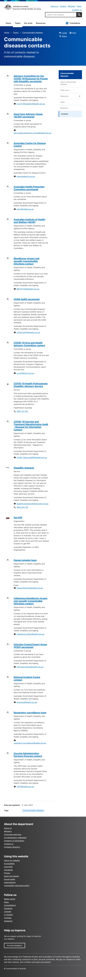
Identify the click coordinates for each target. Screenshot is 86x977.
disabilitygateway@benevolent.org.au (32, 504)
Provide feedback (14, 945)
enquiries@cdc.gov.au (26, 176)
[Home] (22, 7)
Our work (28, 23)
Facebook (8, 908)
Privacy (7, 873)
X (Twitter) (8, 915)
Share (64, 36)
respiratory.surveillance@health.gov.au (30, 743)
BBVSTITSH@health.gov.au (28, 289)
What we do (64, 90)
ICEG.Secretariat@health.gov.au (30, 667)
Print (74, 33)
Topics (17, 23)
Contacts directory (12, 847)
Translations (74, 23)
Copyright (8, 867)
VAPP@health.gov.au (25, 786)
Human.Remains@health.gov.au (30, 588)
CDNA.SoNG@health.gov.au (28, 332)
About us (54, 6)
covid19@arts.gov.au (25, 373)
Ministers (71, 6)
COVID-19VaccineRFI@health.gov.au (32, 457)
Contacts (64, 114)
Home (8, 23)
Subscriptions (10, 882)
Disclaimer (8, 870)
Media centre (9, 899)
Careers (63, 6)
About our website (12, 860)
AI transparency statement (15, 837)
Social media (9, 879)
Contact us (77, 10)
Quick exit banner (11, 876)
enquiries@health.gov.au (27, 702)
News (79, 6)
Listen (64, 33)
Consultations (10, 905)
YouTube (7, 918)
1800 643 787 (22, 507)
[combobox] (61, 14)
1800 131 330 (22, 411)
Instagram (8, 921)
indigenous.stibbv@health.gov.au (30, 634)
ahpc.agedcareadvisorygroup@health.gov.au (32, 133)
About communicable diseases (68, 83)
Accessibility (9, 863)
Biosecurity (64, 96)
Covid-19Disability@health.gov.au (31, 104)
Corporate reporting (12, 834)
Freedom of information (14, 841)
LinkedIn (7, 911)
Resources (40, 23)
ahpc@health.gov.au (25, 209)
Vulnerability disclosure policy (16, 885)
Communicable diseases (32, 32)
